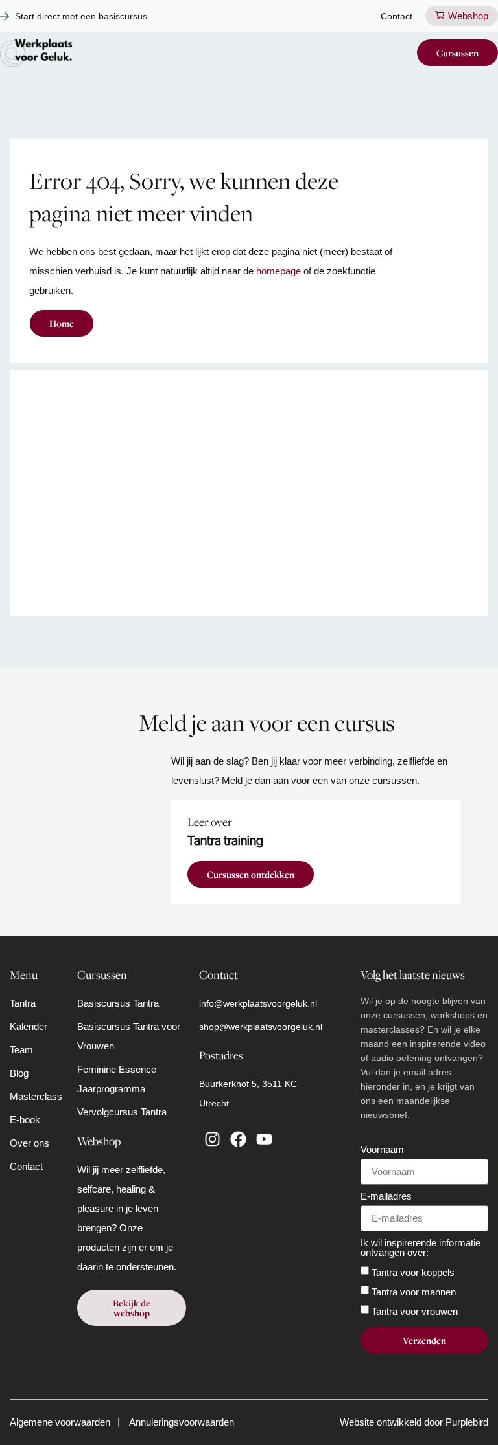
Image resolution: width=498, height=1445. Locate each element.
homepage (278, 270)
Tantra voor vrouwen (415, 1310)
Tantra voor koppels (413, 1271)
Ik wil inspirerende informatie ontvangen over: (420, 1248)
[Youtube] (264, 1139)
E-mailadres (386, 1196)
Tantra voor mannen (414, 1291)
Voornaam (382, 1150)
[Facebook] (238, 1139)
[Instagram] (212, 1139)
